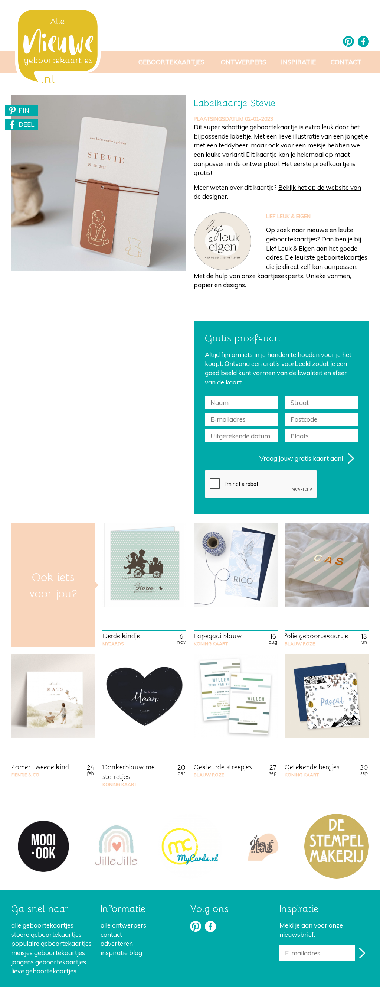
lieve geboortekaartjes (43, 971)
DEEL (26, 124)
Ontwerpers (243, 62)
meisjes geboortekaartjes (48, 953)
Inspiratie (298, 62)
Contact (346, 62)
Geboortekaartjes (171, 62)
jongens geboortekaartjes (48, 962)
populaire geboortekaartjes (51, 943)
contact (111, 934)
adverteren (117, 943)
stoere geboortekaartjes (46, 934)
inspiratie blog (121, 953)
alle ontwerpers (123, 925)
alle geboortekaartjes (42, 925)
